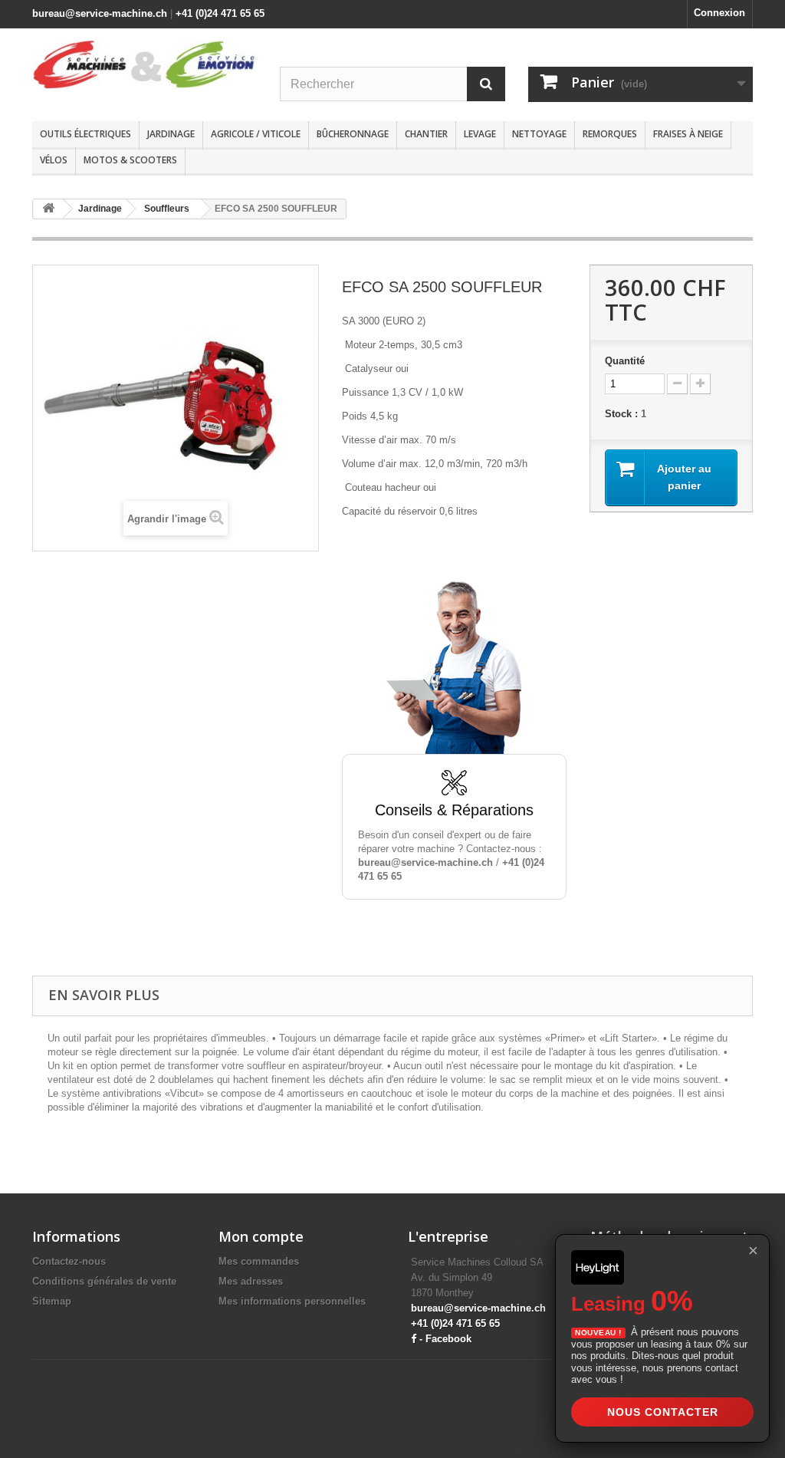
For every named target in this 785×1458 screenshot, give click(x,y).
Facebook (448, 1338)
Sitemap (51, 1301)
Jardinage (171, 133)
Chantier (426, 133)
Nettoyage (539, 133)
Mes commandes (258, 1261)
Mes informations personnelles (292, 1301)
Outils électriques (85, 133)
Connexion (719, 12)
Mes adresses (250, 1281)
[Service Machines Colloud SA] (144, 64)
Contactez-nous (69, 1261)
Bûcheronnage (353, 133)
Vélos (53, 159)
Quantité (625, 361)
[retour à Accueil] (48, 209)
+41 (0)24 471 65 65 (220, 13)
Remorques (610, 133)
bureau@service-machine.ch (99, 13)
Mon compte (261, 1236)
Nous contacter (662, 1412)
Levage (480, 133)
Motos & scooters (130, 159)
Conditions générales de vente (104, 1281)
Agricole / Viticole (256, 133)
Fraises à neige (688, 133)
